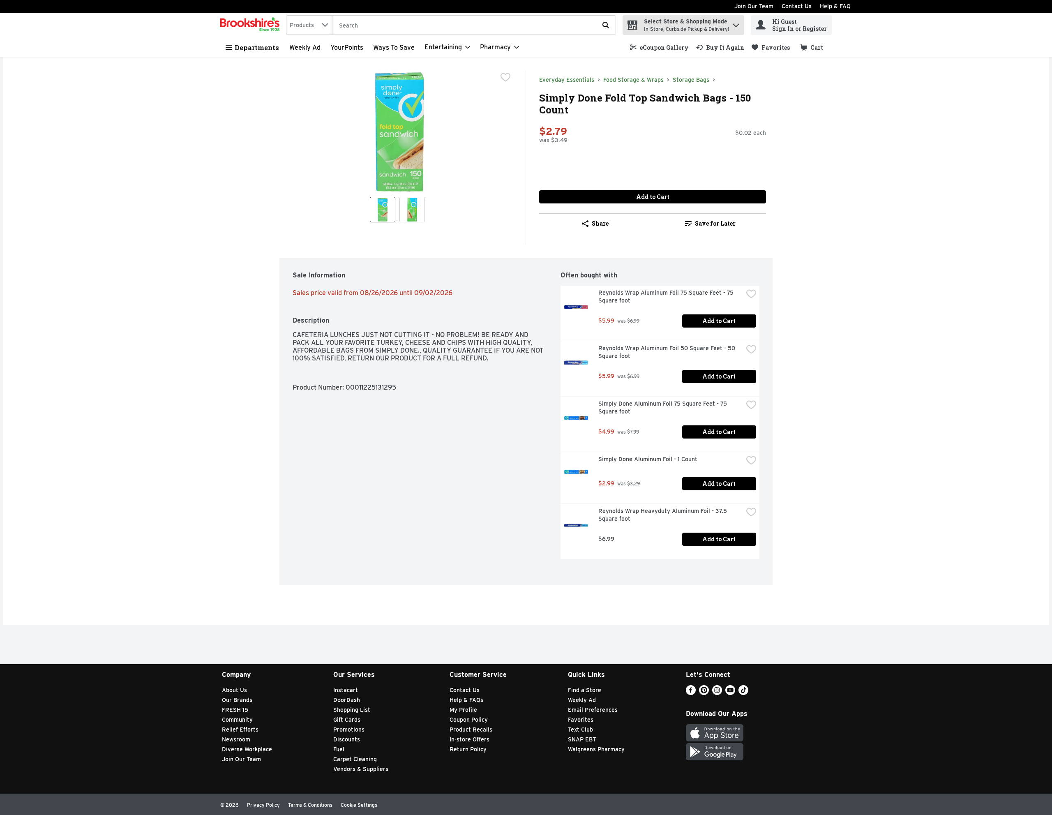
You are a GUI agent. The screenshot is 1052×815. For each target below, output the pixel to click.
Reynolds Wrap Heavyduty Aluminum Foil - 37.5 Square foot (663, 515)
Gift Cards (346, 719)
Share (600, 223)
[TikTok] (743, 693)
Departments (257, 47)
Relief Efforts (240, 729)
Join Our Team (753, 6)
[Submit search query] (605, 25)
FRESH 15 (235, 709)
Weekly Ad (305, 47)
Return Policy (468, 749)
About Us (234, 690)
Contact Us (797, 6)
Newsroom (236, 739)
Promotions (349, 729)
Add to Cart (652, 197)
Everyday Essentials (566, 79)
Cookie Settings (359, 805)
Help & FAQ (835, 6)
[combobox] (309, 25)
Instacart (345, 690)
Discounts (346, 739)
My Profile (463, 709)
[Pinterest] (704, 693)
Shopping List (351, 709)
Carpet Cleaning (355, 759)
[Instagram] (717, 693)
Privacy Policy (263, 805)
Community (237, 719)
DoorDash (346, 700)
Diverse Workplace (247, 749)
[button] (736, 23)
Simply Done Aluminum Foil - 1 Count (647, 459)
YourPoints (346, 47)
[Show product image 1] (382, 209)
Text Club (580, 729)
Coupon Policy (469, 719)
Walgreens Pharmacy (596, 749)
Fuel (338, 749)
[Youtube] (730, 693)
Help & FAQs (466, 700)
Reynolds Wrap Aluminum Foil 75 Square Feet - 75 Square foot (666, 296)
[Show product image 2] (412, 209)
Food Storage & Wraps (633, 79)
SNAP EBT (582, 739)
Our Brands (237, 700)
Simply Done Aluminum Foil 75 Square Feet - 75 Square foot (663, 407)
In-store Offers (469, 739)
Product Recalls (471, 729)
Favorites (580, 719)
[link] (659, 47)
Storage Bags (691, 79)
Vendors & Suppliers (360, 769)
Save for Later (715, 223)
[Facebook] (691, 693)
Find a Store (584, 690)
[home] (251, 25)
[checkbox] (505, 77)
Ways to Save (394, 47)
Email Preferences (593, 709)
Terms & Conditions (310, 805)
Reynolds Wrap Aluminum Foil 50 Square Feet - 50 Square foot (667, 352)
